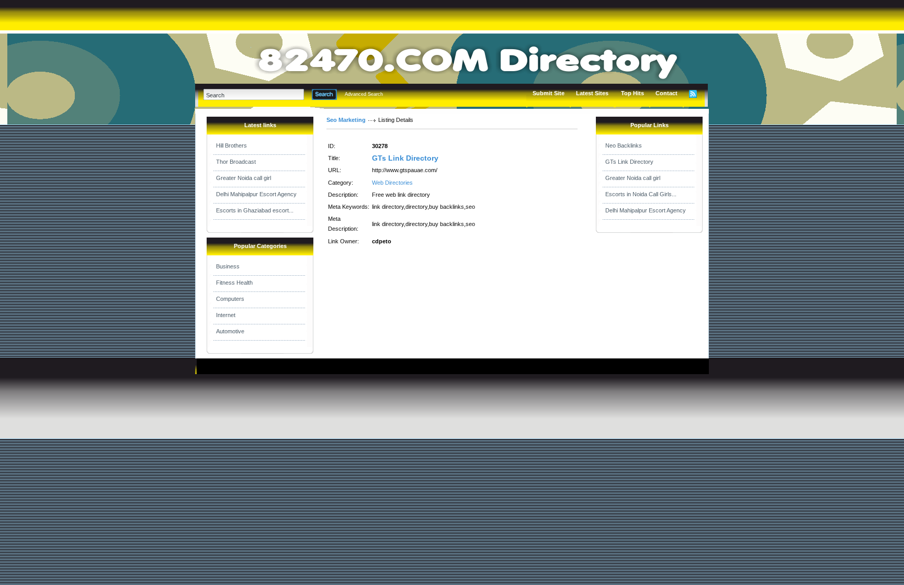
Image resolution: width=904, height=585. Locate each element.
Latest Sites (592, 93)
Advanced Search (364, 94)
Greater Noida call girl (243, 178)
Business (228, 266)
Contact (666, 93)
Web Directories (392, 182)
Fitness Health (234, 282)
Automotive (230, 331)
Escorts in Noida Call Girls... (640, 194)
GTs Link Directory (405, 158)
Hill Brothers (231, 145)
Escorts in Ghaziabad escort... (254, 210)
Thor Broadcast (236, 162)
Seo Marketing (346, 120)
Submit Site (548, 93)
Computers (230, 299)
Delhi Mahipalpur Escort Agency (256, 194)
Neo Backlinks (623, 145)
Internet (225, 315)
